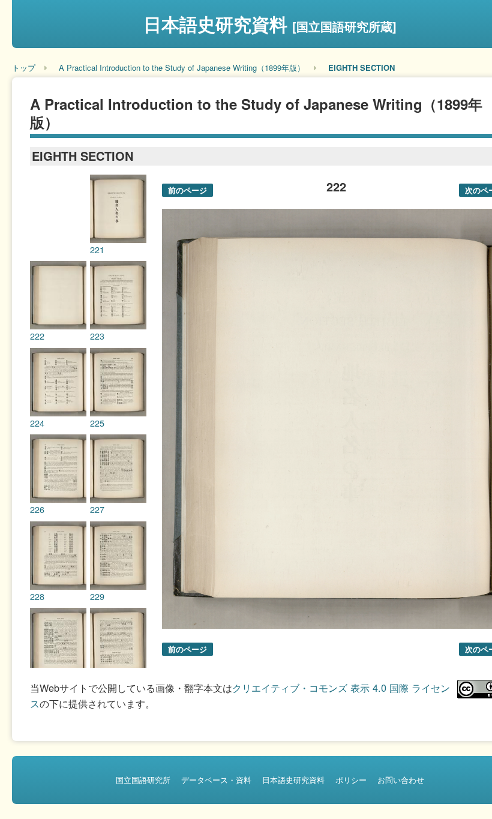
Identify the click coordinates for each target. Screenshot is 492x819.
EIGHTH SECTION (361, 67)
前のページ (187, 190)
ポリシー (351, 779)
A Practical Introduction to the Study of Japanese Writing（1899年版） (182, 67)
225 (97, 423)
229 (97, 596)
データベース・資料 (216, 779)
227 (97, 509)
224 (37, 423)
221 (97, 250)
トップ (23, 67)
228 (37, 596)
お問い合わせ (400, 779)
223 (97, 336)
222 (37, 336)
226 (37, 509)
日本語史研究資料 (270, 24)
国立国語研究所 (143, 779)
